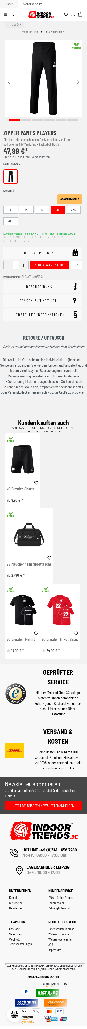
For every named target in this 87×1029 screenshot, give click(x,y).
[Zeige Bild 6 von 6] (72, 120)
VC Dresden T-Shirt (21, 639)
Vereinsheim (32, 4)
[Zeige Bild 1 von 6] (14, 120)
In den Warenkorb (49, 265)
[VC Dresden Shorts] (22, 459)
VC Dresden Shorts (20, 489)
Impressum (54, 950)
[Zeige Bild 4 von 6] (49, 120)
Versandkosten (69, 965)
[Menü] (6, 14)
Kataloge (14, 929)
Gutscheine (15, 903)
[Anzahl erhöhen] (23, 265)
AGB (50, 944)
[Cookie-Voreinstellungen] (14, 1014)
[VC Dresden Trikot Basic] (60, 609)
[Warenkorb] (81, 14)
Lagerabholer (56, 903)
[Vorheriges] (8, 81)
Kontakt (14, 897)
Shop (9, 4)
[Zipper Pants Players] (43, 78)
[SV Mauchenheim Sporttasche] (29, 534)
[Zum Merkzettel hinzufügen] (76, 265)
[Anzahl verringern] (8, 265)
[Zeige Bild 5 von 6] (61, 120)
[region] (43, 81)
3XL (10, 221)
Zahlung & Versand (59, 908)
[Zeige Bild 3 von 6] (37, 120)
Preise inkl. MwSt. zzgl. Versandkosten (26, 157)
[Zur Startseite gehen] (41, 14)
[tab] (42, 286)
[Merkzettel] (67, 14)
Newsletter (15, 908)
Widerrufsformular (59, 934)
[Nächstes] (78, 81)
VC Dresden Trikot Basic (60, 639)
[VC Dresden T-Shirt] (22, 609)
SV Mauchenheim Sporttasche (29, 564)
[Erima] (76, 46)
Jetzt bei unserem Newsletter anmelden (43, 805)
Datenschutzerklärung (61, 929)
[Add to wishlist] (36, 482)
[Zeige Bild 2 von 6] (26, 120)
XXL (73, 209)
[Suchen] (13, 14)
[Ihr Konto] (74, 14)
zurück (17, 24)
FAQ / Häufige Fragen (60, 897)
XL (57, 209)
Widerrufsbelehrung (60, 939)
